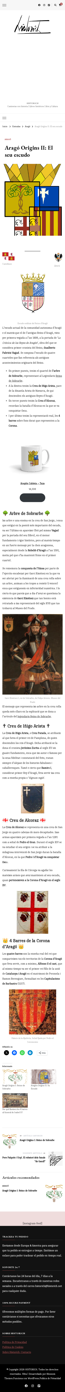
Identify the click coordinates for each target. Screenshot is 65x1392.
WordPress (33, 1378)
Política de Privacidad (14, 1342)
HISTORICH (32, 103)
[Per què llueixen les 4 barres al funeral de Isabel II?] (15, 1100)
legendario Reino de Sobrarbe (34, 716)
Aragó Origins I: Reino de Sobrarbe (19, 1190)
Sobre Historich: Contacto (16, 1352)
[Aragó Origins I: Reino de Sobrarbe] (15, 1076)
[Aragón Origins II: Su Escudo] (43, 1076)
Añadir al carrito (32, 497)
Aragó (8, 139)
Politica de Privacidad (50, 1378)
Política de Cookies (12, 1347)
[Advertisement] (32, 68)
